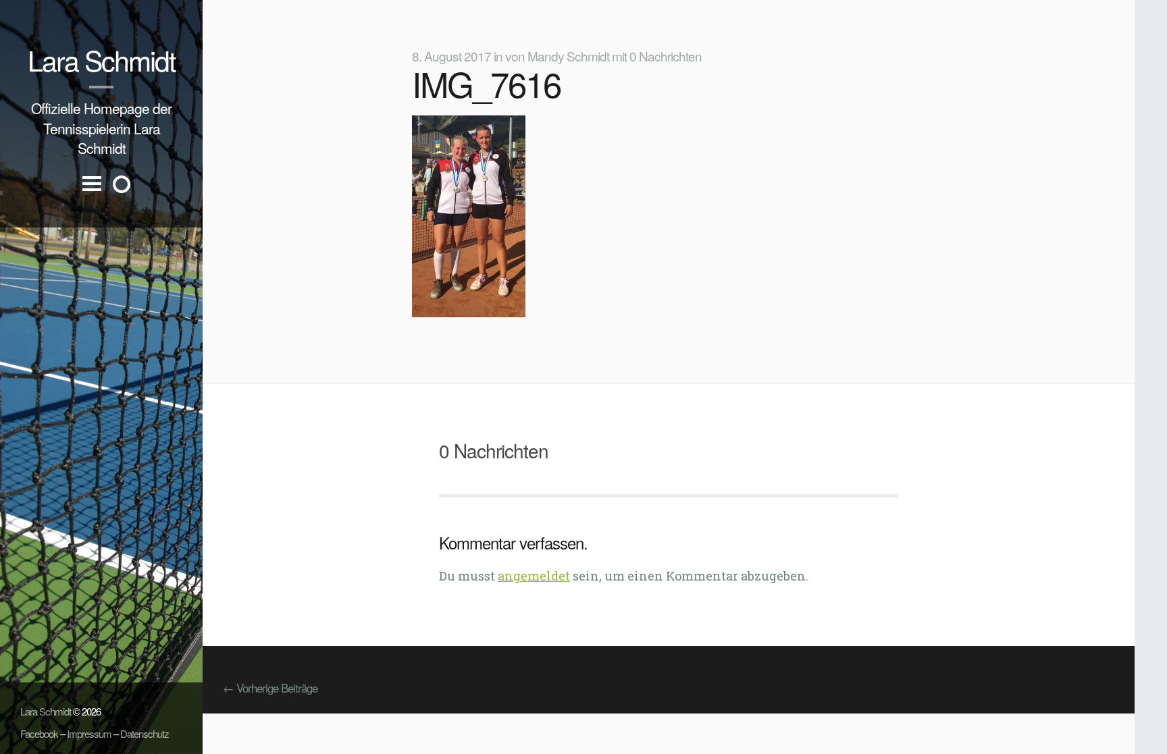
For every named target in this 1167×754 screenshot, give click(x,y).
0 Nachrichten (665, 56)
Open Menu (92, 194)
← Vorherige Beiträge (270, 687)
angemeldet (534, 576)
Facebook (39, 733)
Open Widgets (121, 184)
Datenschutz (144, 733)
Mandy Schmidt (568, 56)
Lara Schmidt (101, 60)
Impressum (89, 733)
